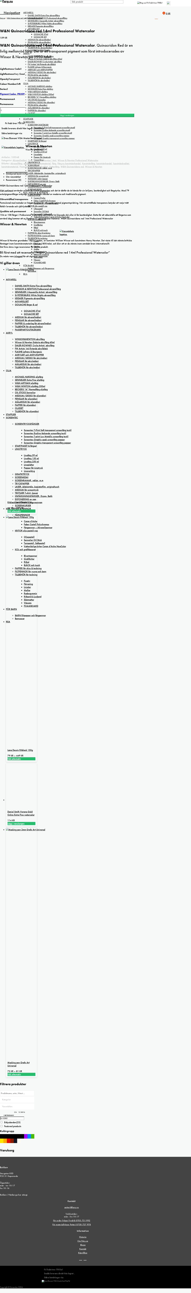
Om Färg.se (82, 1241)
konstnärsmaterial (9, 166)
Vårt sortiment (6, 190)
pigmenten (45, 190)
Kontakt (82, 1249)
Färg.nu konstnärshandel (69, 163)
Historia (82, 1237)
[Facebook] (80, 1259)
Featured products (12, 1126)
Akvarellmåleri (20, 160)
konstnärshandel (104, 163)
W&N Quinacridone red (72, 166)
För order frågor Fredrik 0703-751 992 (71, 1220)
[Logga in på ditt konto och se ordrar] (168, 4)
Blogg (83, 1245)
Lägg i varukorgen (67, 115)
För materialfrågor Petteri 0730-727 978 (71, 1224)
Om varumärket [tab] (13, 176)
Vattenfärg (54, 166)
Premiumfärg (25, 166)
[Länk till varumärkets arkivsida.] (67, 234)
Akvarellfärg (16, 163)
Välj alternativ (14, 511)
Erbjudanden (12, 1122)
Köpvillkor (82, 1252)
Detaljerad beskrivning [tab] (16, 173)
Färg (30, 160)
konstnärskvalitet (121, 163)
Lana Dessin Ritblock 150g (20, 750)
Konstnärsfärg (88, 163)
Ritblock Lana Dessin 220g (20, 502)
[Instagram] (85, 1259)
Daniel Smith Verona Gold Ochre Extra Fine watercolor (20, 813)
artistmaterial (44, 163)
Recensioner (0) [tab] (13, 179)
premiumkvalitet (40, 166)
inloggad (18, 256)
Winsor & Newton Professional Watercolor (78, 160)
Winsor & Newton (93, 166)
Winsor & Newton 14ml (45, 160)
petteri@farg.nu (71, 1207)
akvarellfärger (30, 163)
